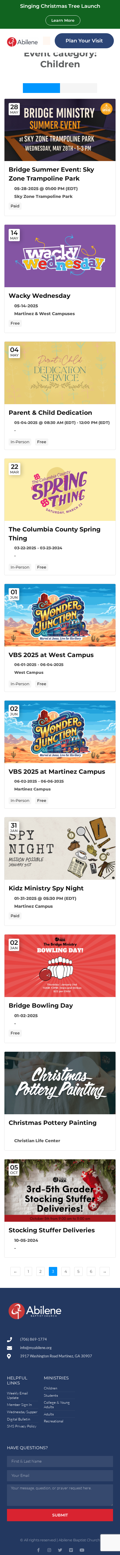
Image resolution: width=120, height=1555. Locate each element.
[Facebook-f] (38, 1550)
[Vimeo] (71, 1550)
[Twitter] (60, 1550)
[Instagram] (49, 1550)
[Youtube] (82, 1550)
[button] (46, 41)
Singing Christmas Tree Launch (60, 6)
